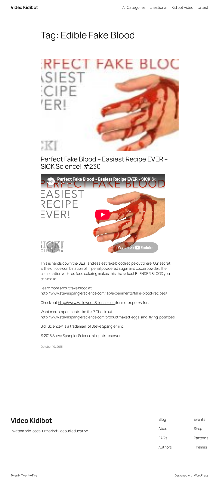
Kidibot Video (182, 7)
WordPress (201, 475)
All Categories (134, 7)
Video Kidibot (24, 7)
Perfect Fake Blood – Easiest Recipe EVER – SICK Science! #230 (104, 162)
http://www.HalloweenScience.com (86, 302)
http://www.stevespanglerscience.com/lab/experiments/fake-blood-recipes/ (104, 293)
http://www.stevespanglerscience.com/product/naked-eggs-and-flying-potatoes (108, 316)
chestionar (159, 7)
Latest (202, 7)
